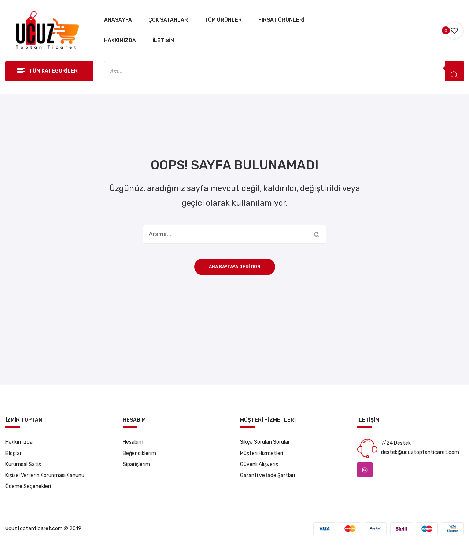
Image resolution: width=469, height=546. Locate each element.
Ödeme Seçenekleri (28, 486)
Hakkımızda (19, 442)
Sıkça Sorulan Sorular (265, 442)
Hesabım (133, 442)
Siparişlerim (136, 464)
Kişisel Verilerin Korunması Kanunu (44, 475)
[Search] (454, 71)
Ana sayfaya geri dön (235, 266)
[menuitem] (118, 20)
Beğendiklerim (139, 453)
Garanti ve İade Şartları (267, 475)
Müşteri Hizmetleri (261, 453)
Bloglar (13, 453)
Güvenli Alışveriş (259, 464)
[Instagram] (365, 469)
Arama (316, 234)
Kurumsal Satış (23, 464)
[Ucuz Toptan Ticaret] (45, 30)
